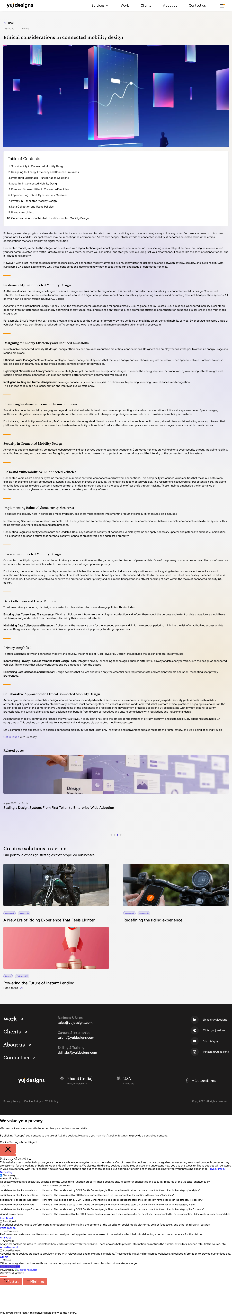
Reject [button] (33, 1142)
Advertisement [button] (9, 1247)
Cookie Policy (32, 1101)
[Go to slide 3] (117, 835)
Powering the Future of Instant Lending (38, 983)
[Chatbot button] (3, 1276)
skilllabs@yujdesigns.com (77, 1052)
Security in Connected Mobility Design (34, 183)
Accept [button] (24, 1142)
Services (98, 5)
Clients (146, 5)
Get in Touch (11, 737)
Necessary (9, 1175)
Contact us (197, 5)
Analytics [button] (5, 1237)
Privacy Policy (11, 1101)
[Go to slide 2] (114, 835)
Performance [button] (8, 1227)
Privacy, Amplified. (22, 212)
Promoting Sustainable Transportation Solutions (40, 177)
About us (170, 5)
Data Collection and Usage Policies (32, 206)
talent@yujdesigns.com (76, 1037)
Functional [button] (6, 1218)
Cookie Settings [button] (10, 1142)
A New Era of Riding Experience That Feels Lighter (49, 920)
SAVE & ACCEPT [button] (10, 1266)
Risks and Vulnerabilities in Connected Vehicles (40, 189)
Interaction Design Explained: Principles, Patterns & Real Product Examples (60, 808)
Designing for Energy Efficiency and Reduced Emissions (45, 172)
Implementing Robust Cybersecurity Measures (39, 195)
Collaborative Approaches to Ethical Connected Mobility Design (50, 218)
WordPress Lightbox (12, 1273)
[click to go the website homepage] (20, 5)
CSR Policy (51, 1101)
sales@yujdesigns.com (75, 1023)
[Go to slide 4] (120, 835)
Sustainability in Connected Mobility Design (37, 166)
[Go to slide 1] (111, 835)
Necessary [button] (6, 1172)
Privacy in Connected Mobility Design (34, 200)
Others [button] (4, 1256)
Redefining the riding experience (152, 920)
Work (125, 5)
